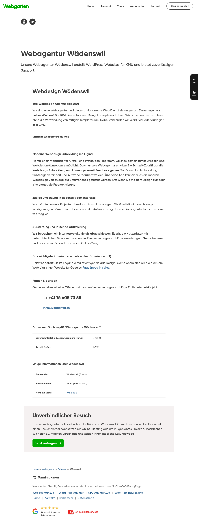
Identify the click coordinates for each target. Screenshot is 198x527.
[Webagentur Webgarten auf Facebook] (25, 24)
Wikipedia (72, 393)
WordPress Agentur (71, 492)
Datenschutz (85, 498)
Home (90, 6)
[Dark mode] (194, 93)
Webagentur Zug (43, 492)
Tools (120, 6)
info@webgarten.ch (56, 307)
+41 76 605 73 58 (64, 298)
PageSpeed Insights (95, 267)
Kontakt (155, 6)
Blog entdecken (179, 6)
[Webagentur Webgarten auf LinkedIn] (33, 24)
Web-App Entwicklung (129, 492)
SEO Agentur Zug (99, 492)
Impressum (66, 498)
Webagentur (137, 6)
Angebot (106, 6)
